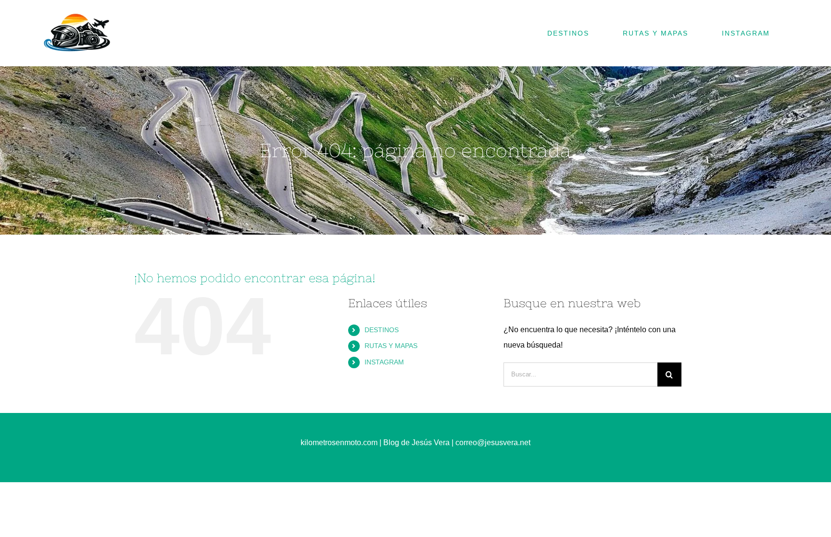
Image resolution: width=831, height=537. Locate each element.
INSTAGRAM (384, 362)
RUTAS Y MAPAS (391, 346)
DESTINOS (382, 330)
